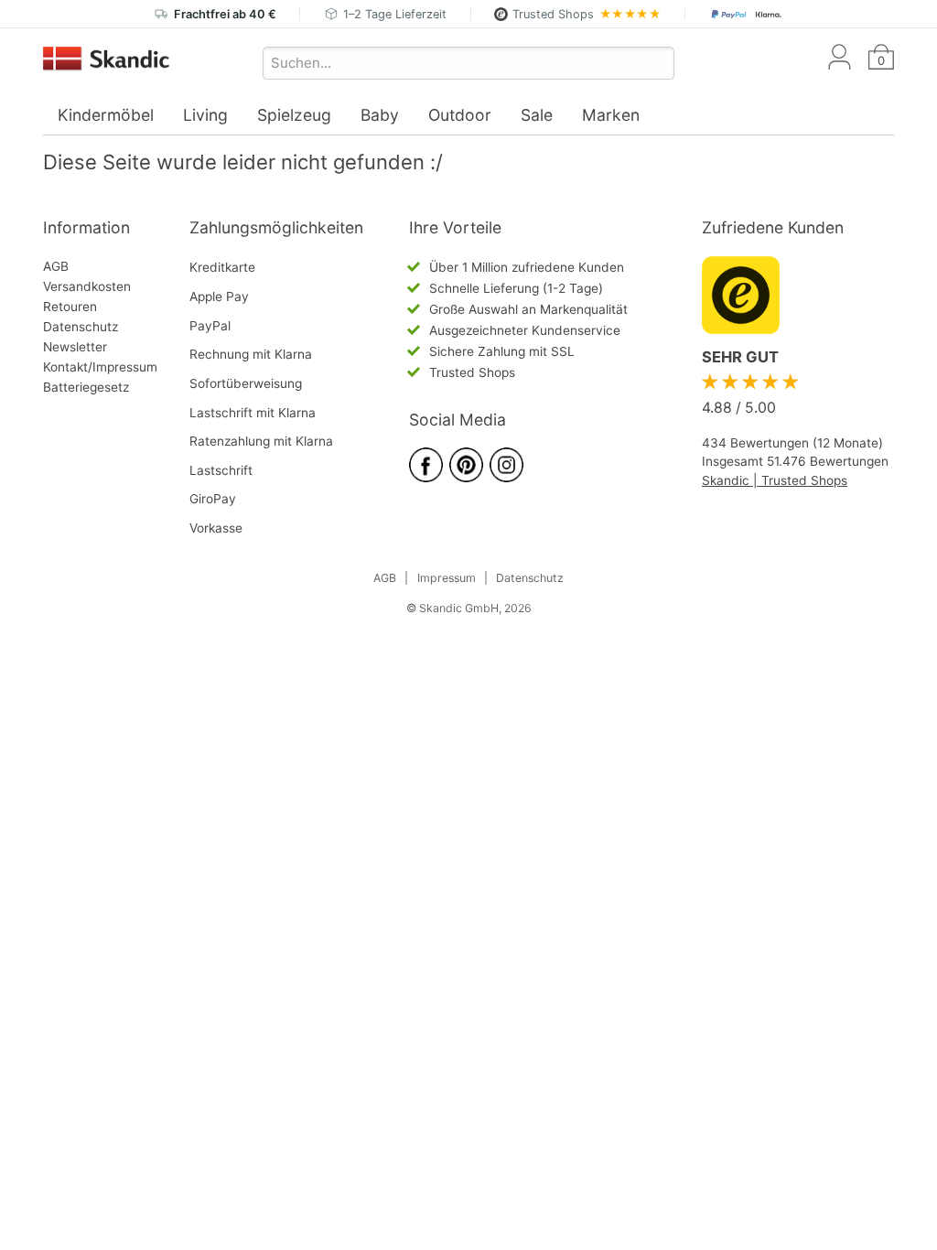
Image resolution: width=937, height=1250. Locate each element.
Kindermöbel (106, 114)
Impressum (446, 578)
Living (205, 114)
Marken (611, 114)
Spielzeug (294, 114)
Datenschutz (80, 326)
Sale (537, 114)
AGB (56, 266)
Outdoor (459, 114)
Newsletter (75, 346)
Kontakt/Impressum (100, 367)
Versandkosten (87, 286)
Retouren (70, 306)
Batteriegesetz (86, 387)
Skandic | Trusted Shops (774, 480)
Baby (380, 114)
